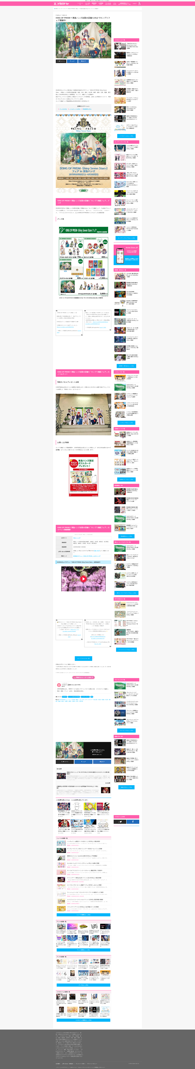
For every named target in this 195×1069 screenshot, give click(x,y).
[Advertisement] (68, 75)
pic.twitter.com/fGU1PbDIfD (69, 631)
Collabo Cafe (61, 4)
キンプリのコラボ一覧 (83, 658)
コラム (114, 4)
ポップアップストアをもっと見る (126, 238)
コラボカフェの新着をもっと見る (83, 1020)
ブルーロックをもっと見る (126, 730)
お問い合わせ (70, 1051)
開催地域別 (94, 4)
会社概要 (58, 1063)
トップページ (80, 4)
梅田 (67, 701)
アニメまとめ (108, 4)
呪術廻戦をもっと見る (126, 536)
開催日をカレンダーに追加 (82, 677)
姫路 (103, 699)
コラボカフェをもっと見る (126, 136)
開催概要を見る (87, 109)
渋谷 (77, 701)
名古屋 (95, 699)
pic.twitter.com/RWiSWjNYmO (92, 323)
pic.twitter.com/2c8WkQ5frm (67, 327)
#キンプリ (76, 629)
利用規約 (96, 1067)
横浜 (70, 701)
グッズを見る (63, 109)
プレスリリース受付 (80, 1063)
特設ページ (76, 538)
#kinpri (58, 327)
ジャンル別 (87, 4)
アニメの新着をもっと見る (83, 950)
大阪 (100, 699)
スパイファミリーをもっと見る (126, 649)
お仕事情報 (101, 4)
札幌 (59, 701)
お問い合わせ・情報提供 (67, 1063)
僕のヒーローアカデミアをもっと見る (126, 593)
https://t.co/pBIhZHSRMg (96, 636)
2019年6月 (64, 696)
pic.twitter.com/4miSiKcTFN (97, 638)
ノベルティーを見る (74, 109)
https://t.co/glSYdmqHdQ (99, 322)
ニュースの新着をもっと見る (83, 914)
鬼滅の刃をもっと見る (126, 787)
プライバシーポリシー (92, 1063)
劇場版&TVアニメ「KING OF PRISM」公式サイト (86, 556)
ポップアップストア (85, 696)
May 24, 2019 (97, 644)
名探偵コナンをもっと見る (126, 479)
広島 (107, 699)
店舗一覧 (96, 550)
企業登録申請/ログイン (124, 4)
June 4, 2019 (103, 327)
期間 (92, 696)
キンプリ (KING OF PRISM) (74, 696)
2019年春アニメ (64, 699)
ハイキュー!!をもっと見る (126, 422)
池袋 (74, 701)
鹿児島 (81, 701)
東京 (63, 701)
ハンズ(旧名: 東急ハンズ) (75, 699)
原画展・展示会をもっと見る (126, 366)
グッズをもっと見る (83, 985)
